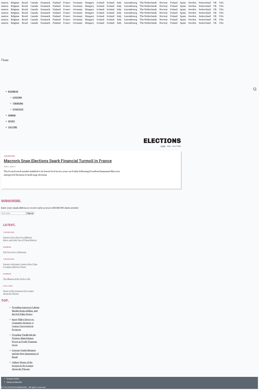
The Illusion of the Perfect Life (16, 279)
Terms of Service (14, 382)
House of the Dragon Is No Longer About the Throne (22, 365)
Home (163, 146)
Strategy (18, 109)
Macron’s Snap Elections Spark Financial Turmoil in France (58, 160)
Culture (12, 127)
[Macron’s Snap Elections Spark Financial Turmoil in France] (154, 170)
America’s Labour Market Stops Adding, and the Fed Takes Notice (26, 310)
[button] (255, 89)
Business (13, 91)
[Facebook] (249, 89)
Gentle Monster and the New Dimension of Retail (25, 353)
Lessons (17, 97)
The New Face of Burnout (14, 252)
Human (12, 115)
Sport (11, 121)
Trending (18, 103)
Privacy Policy (12, 378)
